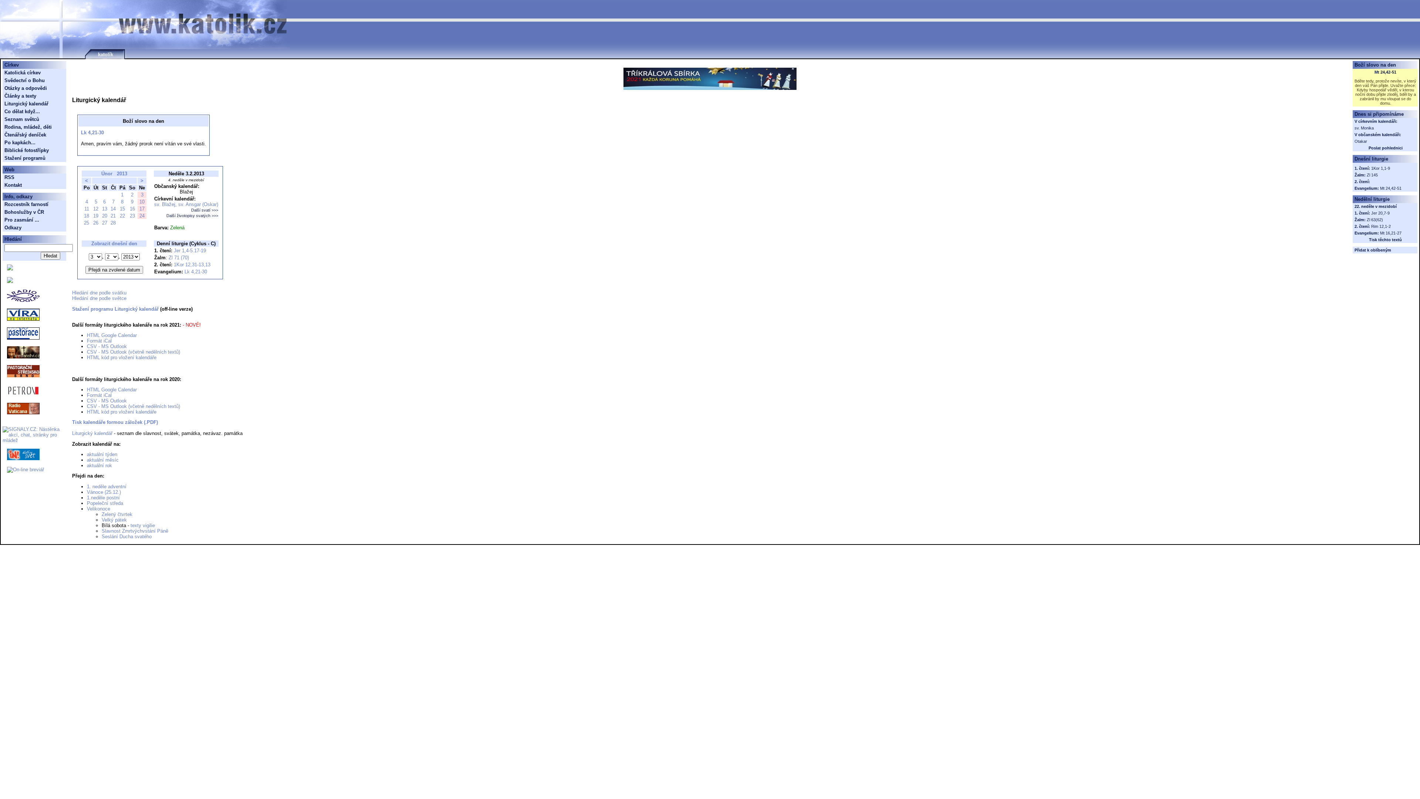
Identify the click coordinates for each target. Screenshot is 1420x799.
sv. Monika (1364, 128)
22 (122, 216)
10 (142, 202)
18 (86, 216)
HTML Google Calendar (112, 335)
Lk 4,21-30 (92, 132)
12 (95, 209)
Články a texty (20, 96)
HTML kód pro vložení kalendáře (121, 357)
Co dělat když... (22, 111)
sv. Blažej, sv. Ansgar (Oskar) (186, 204)
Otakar (1361, 141)
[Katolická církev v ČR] (10, 269)
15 (122, 209)
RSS (9, 177)
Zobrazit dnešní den (114, 243)
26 (95, 223)
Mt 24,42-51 (1385, 72)
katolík (105, 54)
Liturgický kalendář (92, 433)
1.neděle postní (103, 497)
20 (104, 216)
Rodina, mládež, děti (28, 127)
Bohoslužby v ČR (24, 212)
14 (113, 209)
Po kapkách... (20, 142)
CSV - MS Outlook (107, 346)
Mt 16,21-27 (1391, 233)
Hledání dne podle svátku (99, 293)
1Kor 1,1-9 (1380, 168)
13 (104, 209)
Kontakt (13, 185)
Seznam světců (21, 119)
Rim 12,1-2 (1381, 226)
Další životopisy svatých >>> (192, 215)
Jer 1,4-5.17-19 (190, 250)
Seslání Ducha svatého (127, 536)
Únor (106, 173)
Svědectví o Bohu (24, 80)
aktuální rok (99, 465)
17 (142, 209)
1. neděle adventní (106, 486)
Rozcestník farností (26, 204)
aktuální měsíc (103, 460)
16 (132, 209)
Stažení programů (24, 158)
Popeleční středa (105, 503)
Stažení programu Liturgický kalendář (115, 309)
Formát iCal (99, 341)
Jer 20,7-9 (1380, 213)
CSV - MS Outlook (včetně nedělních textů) (133, 352)
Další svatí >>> (204, 210)
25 (86, 223)
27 (104, 223)
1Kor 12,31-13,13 (192, 264)
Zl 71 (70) (179, 257)
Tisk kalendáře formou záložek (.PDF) (115, 422)
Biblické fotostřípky (26, 150)
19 (95, 216)
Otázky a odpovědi (25, 88)
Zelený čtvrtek (117, 514)
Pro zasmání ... (21, 220)
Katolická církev (22, 72)
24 (142, 216)
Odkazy (12, 227)
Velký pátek (114, 520)
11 (86, 209)
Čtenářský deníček (25, 135)
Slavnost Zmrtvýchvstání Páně (135, 531)
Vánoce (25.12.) (104, 492)
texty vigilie (143, 525)
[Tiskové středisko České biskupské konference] (10, 281)
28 (113, 223)
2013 (122, 173)
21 (113, 216)
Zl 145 (1372, 175)
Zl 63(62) (1375, 220)
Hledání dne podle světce (99, 298)
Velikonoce (98, 509)
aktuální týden (102, 454)
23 (132, 216)
